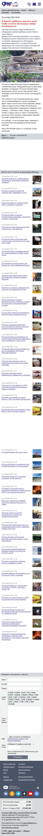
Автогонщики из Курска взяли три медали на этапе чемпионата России (16, 264)
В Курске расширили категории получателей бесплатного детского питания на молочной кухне (15, 326)
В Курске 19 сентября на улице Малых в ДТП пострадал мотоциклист (16, 398)
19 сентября (16, 12)
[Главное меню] (39, 4)
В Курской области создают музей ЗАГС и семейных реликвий (15, 204)
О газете (21, 764)
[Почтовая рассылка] (34, 4)
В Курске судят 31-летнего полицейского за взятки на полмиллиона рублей (12, 514)
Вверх (4, 135)
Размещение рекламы (26, 780)
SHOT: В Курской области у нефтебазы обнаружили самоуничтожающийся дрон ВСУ (14, 623)
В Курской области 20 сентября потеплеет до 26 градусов (14, 477)
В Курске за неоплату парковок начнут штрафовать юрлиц (13, 562)
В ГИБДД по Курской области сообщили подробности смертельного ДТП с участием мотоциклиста (16, 490)
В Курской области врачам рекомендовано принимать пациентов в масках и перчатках (16, 217)
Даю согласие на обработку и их (19, 738)
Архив (24, 10)
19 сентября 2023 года (30, 172)
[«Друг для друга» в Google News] (36, 793)
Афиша (6, 777)
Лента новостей (9, 764)
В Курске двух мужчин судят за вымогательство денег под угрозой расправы (15, 363)
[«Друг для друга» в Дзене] (24, 793)
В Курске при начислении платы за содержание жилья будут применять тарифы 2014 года (15, 527)
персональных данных (16, 739)
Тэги (5, 773)
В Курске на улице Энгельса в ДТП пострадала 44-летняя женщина (15, 598)
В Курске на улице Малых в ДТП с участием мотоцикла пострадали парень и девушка (15, 387)
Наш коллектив (24, 770)
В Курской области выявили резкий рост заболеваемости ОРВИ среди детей (15, 253)
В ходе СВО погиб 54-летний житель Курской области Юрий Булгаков (16, 313)
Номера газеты (9, 767)
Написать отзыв (8, 137)
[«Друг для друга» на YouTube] (30, 793)
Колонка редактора (25, 767)
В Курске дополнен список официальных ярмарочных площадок (16, 374)
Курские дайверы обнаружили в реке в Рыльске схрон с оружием (16, 574)
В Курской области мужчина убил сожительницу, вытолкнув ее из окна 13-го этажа (16, 241)
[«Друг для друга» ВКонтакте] (5, 793)
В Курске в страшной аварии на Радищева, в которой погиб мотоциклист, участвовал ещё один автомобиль (15, 636)
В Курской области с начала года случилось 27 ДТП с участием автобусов (14, 587)
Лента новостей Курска (10, 10)
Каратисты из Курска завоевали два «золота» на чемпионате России (15, 288)
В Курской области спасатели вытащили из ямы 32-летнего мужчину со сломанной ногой (16, 611)
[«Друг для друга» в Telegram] (18, 793)
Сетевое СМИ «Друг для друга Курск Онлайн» (19, 813)
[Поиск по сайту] (29, 4)
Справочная (7, 780)
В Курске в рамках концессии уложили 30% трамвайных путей (14, 192)
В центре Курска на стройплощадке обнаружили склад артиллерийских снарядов (15, 180)
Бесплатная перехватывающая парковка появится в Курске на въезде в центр (13, 551)
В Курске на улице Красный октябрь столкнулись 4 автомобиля (15, 228)
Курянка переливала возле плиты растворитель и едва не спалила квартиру (14, 277)
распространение (14, 740)
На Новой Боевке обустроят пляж (14, 452)
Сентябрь (5, 12)
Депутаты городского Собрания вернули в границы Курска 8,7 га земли (14, 502)
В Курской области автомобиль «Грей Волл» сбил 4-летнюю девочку (16, 410)
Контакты (22, 773)
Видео (5, 770)
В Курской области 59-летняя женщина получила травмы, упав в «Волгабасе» (15, 539)
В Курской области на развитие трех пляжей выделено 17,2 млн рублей (15, 465)
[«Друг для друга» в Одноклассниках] (12, 793)
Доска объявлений (25, 777)
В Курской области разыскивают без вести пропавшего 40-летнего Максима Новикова (16, 351)
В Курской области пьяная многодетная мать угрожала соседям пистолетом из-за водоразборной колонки (16, 302)
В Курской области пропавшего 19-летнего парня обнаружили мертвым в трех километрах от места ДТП (16, 338)
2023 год (31, 10)
